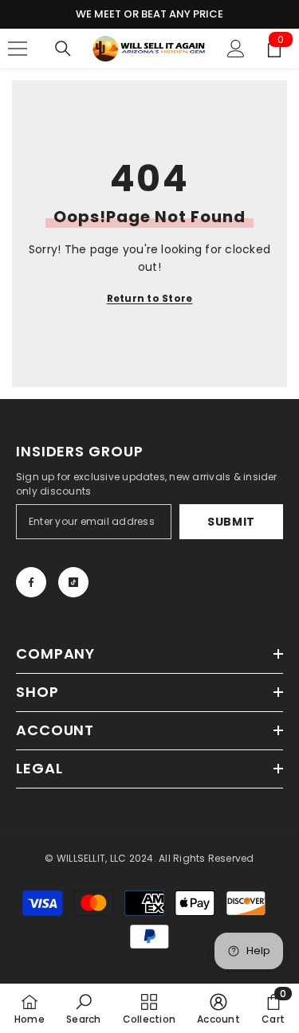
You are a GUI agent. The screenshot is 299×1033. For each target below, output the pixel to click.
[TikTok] (73, 582)
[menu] (17, 48)
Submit (231, 522)
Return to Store (150, 298)
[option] (149, 14)
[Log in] (236, 48)
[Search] (63, 48)
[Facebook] (31, 582)
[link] (83, 1008)
